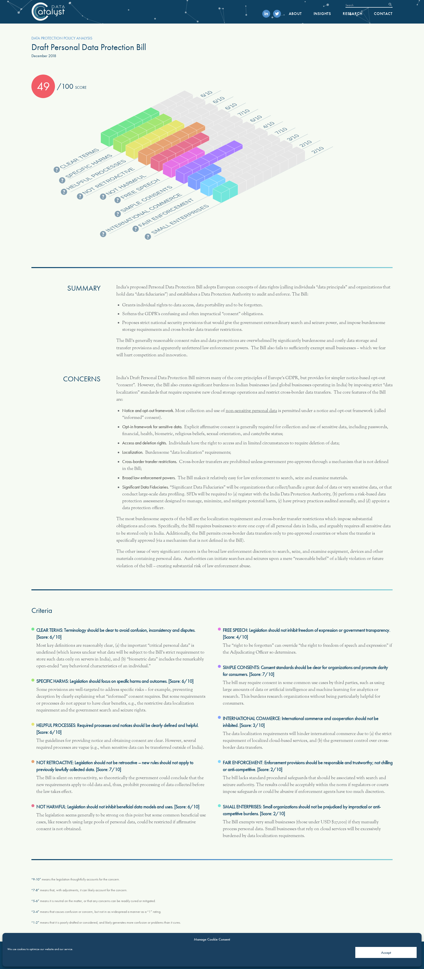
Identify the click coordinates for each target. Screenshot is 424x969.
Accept (386, 952)
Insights (322, 13)
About (295, 13)
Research (352, 13)
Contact (383, 13)
